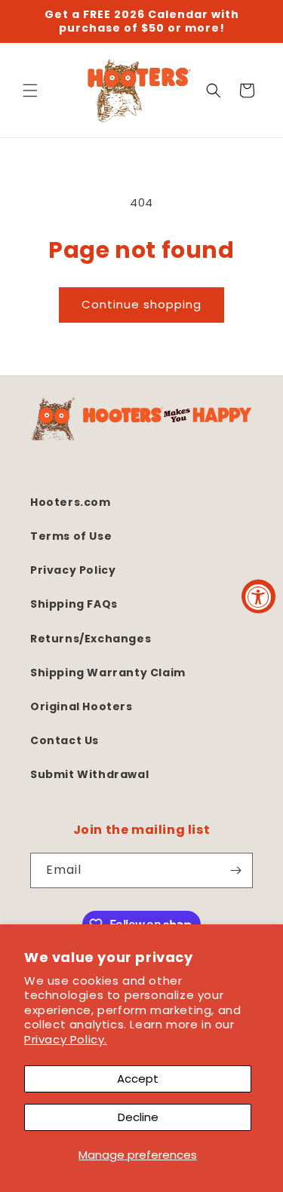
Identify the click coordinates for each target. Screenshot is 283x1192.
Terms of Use (71, 536)
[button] (30, 90)
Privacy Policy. (65, 1039)
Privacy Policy (72, 570)
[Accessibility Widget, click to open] (258, 596)
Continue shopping (141, 304)
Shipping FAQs (74, 603)
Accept (137, 1078)
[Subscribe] (235, 870)
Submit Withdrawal (89, 774)
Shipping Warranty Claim (108, 672)
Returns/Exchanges (90, 638)
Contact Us (64, 740)
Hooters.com (70, 502)
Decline (138, 1117)
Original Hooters (81, 706)
